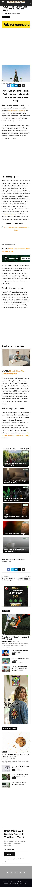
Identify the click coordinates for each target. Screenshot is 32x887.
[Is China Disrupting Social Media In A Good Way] (6, 661)
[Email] (19, 85)
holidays (14, 559)
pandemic (4, 561)
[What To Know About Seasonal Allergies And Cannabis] (6, 653)
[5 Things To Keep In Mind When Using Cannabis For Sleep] (6, 777)
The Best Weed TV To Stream (19, 782)
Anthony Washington (7, 641)
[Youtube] (24, 872)
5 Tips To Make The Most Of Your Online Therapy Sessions (16, 435)
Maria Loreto (8, 13)
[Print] (23, 85)
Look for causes (10, 214)
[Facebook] (8, 85)
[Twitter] (12, 85)
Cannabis (14, 662)
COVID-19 (8, 559)
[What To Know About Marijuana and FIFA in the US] (16, 624)
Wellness (8, 16)
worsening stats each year (16, 110)
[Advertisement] (16, 47)
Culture (3, 16)
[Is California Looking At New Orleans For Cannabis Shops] (6, 669)
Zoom (9, 561)
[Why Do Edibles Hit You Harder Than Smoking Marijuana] (16, 742)
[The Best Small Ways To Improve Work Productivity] (6, 768)
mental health (21, 559)
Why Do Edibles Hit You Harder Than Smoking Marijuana (15, 756)
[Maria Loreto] (3, 13)
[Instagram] (11, 872)
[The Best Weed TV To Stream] (6, 785)
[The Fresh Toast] (16, 2)
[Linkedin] (16, 85)
